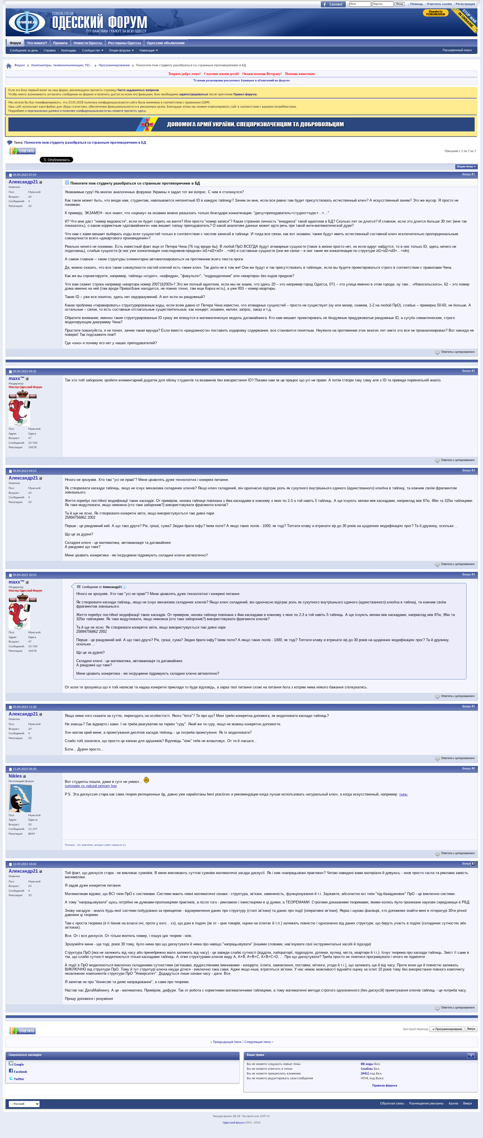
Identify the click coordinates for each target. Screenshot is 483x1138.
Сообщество (91, 50)
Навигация (147, 50)
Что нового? (37, 43)
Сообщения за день (24, 50)
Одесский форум (234, 1122)
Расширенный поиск (457, 50)
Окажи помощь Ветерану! (262, 74)
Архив (453, 1103)
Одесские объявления (165, 43)
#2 (473, 371)
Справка (50, 50)
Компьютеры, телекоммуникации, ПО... (61, 65)
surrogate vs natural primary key (91, 786)
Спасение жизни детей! (221, 74)
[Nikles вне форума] (20, 798)
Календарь (68, 50)
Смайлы (367, 1069)
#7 (473, 863)
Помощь (416, 4)
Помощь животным (300, 74)
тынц (403, 794)
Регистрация (465, 4)
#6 (473, 768)
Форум (15, 43)
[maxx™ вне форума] (19, 412)
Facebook (20, 1072)
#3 (473, 470)
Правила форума (384, 1085)
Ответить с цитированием (458, 352)
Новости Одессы (88, 43)
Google (19, 1064)
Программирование (114, 65)
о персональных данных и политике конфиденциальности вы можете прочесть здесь (85, 111)
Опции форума (120, 50)
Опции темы (465, 166)
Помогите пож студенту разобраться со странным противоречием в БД (85, 143)
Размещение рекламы (426, 1103)
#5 (473, 706)
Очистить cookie (439, 4)
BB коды (367, 1064)
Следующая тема (258, 1042)
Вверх (466, 174)
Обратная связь (392, 1103)
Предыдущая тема (227, 1042)
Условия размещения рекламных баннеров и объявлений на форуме (241, 80)
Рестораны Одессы (124, 43)
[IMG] (365, 1073)
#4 (473, 574)
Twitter (19, 1079)
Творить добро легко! (184, 74)
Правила (60, 43)
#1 (473, 174)
